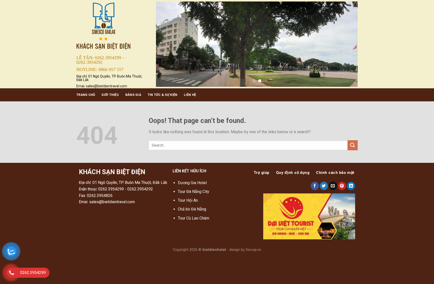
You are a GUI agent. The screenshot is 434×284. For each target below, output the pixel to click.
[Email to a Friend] (333, 186)
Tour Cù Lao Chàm (193, 218)
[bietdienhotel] (112, 27)
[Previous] (166, 44)
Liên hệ (190, 95)
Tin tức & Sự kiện (162, 95)
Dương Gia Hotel (193, 182)
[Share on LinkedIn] (351, 186)
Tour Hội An (188, 200)
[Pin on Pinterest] (342, 186)
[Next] (347, 44)
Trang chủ (85, 95)
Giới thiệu (110, 95)
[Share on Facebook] (315, 186)
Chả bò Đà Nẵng (192, 209)
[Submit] (353, 145)
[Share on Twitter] (324, 186)
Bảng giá (133, 95)
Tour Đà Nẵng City (193, 191)
